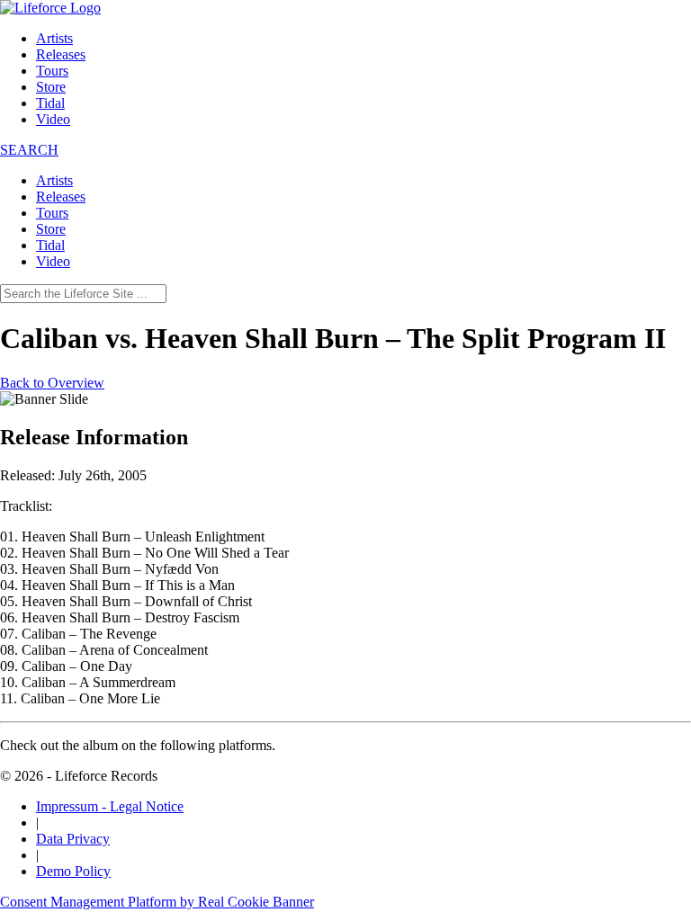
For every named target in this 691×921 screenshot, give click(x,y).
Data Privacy (73, 838)
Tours (52, 70)
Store (51, 86)
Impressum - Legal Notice (110, 806)
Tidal (50, 103)
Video (53, 119)
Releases (60, 54)
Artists (54, 38)
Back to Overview (52, 382)
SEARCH (29, 149)
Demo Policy (73, 871)
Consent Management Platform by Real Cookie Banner (157, 901)
